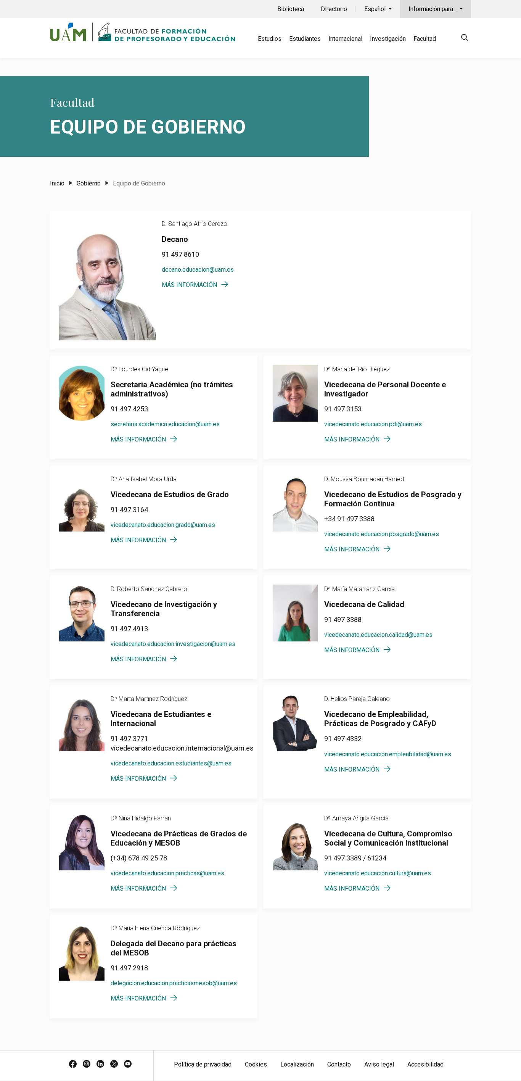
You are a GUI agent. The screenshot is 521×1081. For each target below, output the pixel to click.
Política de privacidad (203, 1064)
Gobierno (89, 183)
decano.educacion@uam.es (198, 269)
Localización (297, 1064)
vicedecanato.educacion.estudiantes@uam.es (171, 763)
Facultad (424, 38)
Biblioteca (290, 9)
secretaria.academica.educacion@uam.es (165, 424)
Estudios (269, 38)
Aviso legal (379, 1064)
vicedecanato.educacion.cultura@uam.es (377, 873)
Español (375, 9)
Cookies (256, 1064)
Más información (189, 284)
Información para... (433, 9)
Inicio (57, 183)
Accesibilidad (425, 1064)
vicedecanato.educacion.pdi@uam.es (373, 424)
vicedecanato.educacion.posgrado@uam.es (381, 534)
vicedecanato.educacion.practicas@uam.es (167, 873)
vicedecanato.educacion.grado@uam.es (163, 524)
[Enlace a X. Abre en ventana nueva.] (114, 1064)
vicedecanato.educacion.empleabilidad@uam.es (387, 754)
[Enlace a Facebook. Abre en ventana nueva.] (72, 1064)
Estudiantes (305, 38)
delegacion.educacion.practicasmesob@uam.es (174, 983)
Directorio (334, 9)
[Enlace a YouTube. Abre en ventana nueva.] (127, 1064)
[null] (464, 39)
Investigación (388, 38)
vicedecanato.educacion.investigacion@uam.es (173, 644)
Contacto (339, 1064)
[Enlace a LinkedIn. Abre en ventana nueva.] (100, 1064)
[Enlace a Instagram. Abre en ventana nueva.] (86, 1064)
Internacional (345, 38)
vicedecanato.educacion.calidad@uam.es (378, 634)
